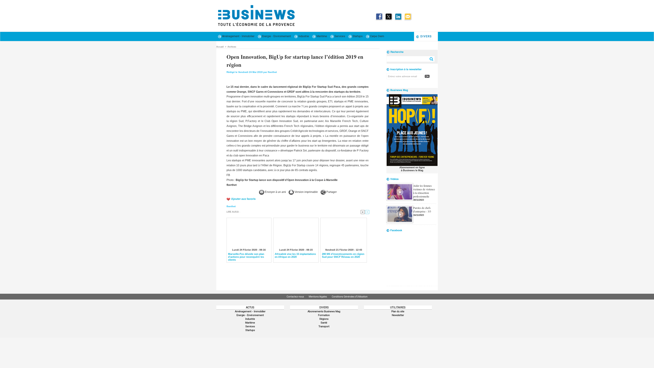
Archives (232, 46)
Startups (357, 36)
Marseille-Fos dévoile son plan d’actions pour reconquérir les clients (246, 256)
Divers (425, 36)
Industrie (303, 36)
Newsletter (398, 315)
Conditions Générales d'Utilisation (350, 296)
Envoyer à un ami (275, 191)
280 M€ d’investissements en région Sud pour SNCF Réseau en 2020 (343, 255)
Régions (324, 318)
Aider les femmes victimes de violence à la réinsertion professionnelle (424, 191)
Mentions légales (318, 296)
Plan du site (397, 311)
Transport (323, 326)
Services (339, 36)
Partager (331, 191)
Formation (324, 315)
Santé (324, 322)
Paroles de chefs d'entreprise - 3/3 (422, 209)
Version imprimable (306, 191)
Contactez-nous (296, 296)
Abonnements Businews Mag (324, 311)
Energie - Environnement (276, 36)
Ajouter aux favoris (243, 198)
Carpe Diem (376, 36)
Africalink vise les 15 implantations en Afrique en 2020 (295, 255)
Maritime (321, 36)
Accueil (220, 46)
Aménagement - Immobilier (237, 36)
